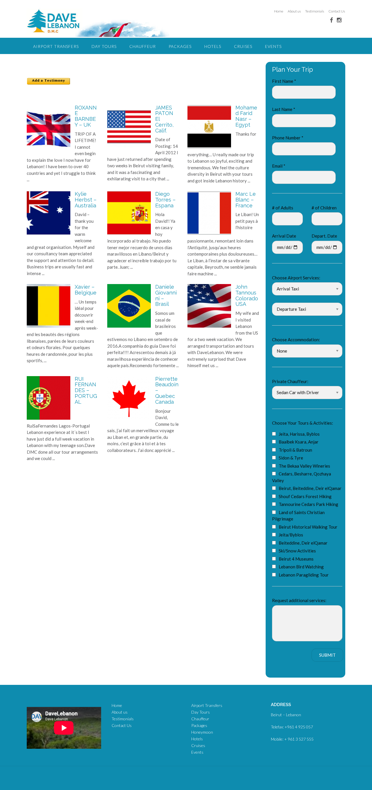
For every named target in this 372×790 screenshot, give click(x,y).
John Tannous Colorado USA (246, 295)
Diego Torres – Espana (165, 200)
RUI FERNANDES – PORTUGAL (86, 390)
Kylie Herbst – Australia (85, 200)
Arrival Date (284, 235)
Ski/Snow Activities (297, 550)
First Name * (284, 81)
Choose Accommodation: (296, 339)
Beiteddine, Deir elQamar (303, 542)
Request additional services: (299, 600)
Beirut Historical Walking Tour (308, 526)
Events (273, 46)
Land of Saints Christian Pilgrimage (298, 516)
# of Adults (282, 207)
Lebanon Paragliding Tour (304, 574)
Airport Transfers (56, 46)
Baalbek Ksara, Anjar (299, 441)
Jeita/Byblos (291, 534)
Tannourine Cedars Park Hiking (308, 504)
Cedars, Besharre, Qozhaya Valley (301, 477)
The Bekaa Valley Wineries (304, 465)
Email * (278, 165)
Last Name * (283, 109)
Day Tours (104, 46)
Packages (180, 46)
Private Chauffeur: (290, 381)
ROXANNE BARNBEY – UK (86, 116)
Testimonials (314, 11)
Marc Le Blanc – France (245, 200)
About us (294, 11)
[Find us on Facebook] (331, 20)
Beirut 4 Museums (296, 558)
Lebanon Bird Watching (301, 566)
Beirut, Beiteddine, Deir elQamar (310, 488)
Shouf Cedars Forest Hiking (305, 496)
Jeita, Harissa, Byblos (299, 434)
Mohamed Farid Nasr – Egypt (246, 116)
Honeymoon (202, 732)
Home (278, 11)
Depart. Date (324, 235)
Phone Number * (287, 137)
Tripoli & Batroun (295, 450)
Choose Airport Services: (296, 277)
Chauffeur (142, 46)
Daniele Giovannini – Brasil (166, 295)
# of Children (324, 207)
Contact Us (336, 11)
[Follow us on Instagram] (339, 20)
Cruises (243, 46)
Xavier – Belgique (85, 290)
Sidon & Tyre (291, 457)
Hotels (212, 46)
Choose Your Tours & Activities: (302, 422)
